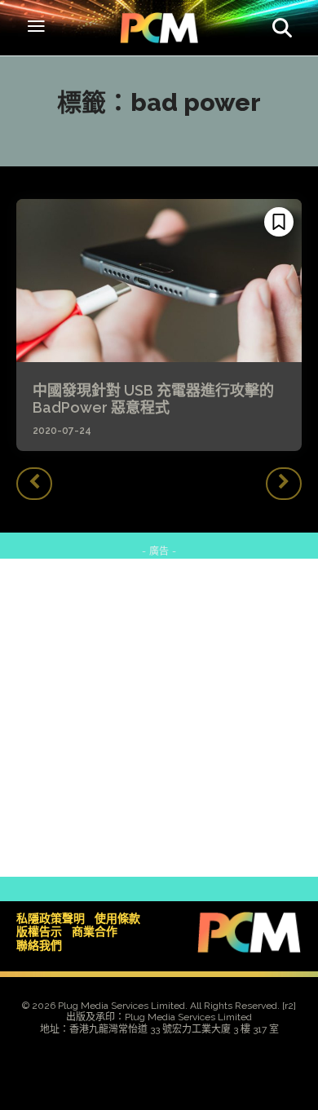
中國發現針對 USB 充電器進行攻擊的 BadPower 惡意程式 (153, 399)
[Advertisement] (159, 718)
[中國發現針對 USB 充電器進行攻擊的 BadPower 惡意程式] (159, 280)
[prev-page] (34, 483)
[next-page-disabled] (284, 483)
